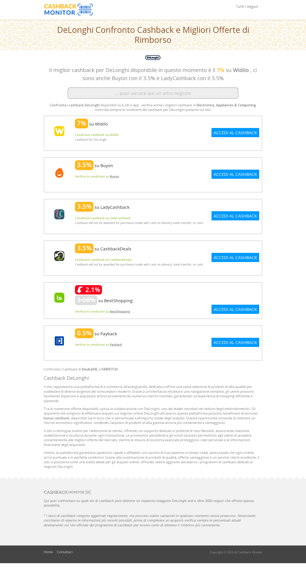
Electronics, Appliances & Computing (226, 105)
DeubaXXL (90, 369)
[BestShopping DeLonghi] (59, 297)
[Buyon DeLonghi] (59, 172)
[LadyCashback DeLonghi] (59, 214)
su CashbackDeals (104, 249)
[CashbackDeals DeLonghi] (59, 255)
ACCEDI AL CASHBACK (235, 132)
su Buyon (95, 165)
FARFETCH (110, 369)
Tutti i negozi (247, 6)
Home (48, 552)
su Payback (97, 334)
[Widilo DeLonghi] (59, 130)
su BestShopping (105, 300)
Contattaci (65, 552)
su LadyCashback (103, 207)
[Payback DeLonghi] (59, 340)
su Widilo (92, 124)
